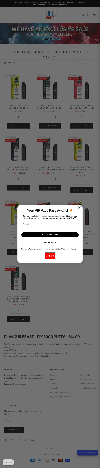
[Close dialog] (79, 207)
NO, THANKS (50, 243)
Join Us (50, 256)
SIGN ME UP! (50, 235)
